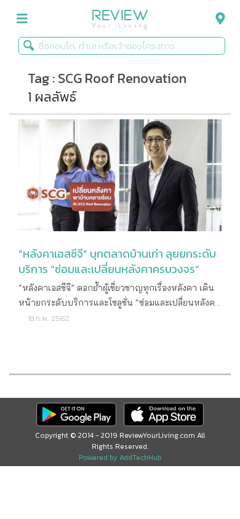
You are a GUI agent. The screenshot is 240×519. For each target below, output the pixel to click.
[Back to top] (200, 479)
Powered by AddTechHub (120, 457)
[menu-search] (217, 19)
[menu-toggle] (22, 19)
